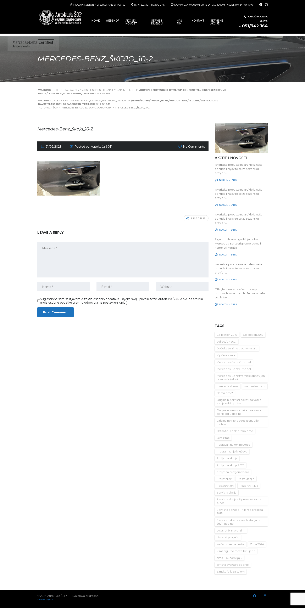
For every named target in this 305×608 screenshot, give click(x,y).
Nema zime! (225, 393)
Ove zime (223, 437)
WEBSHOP (112, 20)
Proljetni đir (224, 478)
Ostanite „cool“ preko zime (235, 431)
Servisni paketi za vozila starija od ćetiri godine (239, 521)
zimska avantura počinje (233, 564)
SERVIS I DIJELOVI (157, 22)
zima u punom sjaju (229, 557)
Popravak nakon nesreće (233, 444)
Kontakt (198, 20)
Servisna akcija (227, 492)
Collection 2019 (253, 334)
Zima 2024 (257, 544)
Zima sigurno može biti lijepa (236, 551)
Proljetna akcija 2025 (230, 465)
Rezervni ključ (248, 485)
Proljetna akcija (227, 458)
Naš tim (179, 22)
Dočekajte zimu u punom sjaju (237, 348)
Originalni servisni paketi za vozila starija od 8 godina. (239, 412)
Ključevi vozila (226, 355)
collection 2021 (226, 341)
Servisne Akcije (216, 22)
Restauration (225, 485)
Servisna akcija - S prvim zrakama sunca (239, 501)
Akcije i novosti (132, 22)
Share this (197, 218)
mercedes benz (227, 386)
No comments (228, 180)
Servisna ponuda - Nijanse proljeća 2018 (240, 511)
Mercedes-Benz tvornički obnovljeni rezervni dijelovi (241, 377)
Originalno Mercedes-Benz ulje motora (238, 422)
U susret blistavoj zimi (231, 530)
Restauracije (246, 478)
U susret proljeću (228, 537)
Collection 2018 (227, 334)
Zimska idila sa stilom (231, 571)
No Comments (194, 146)
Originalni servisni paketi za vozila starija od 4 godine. (239, 401)
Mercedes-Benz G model (234, 362)
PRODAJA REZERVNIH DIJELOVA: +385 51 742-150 (99, 4)
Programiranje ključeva (232, 451)
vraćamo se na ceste (230, 544)
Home (96, 20)
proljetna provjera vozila (233, 472)
